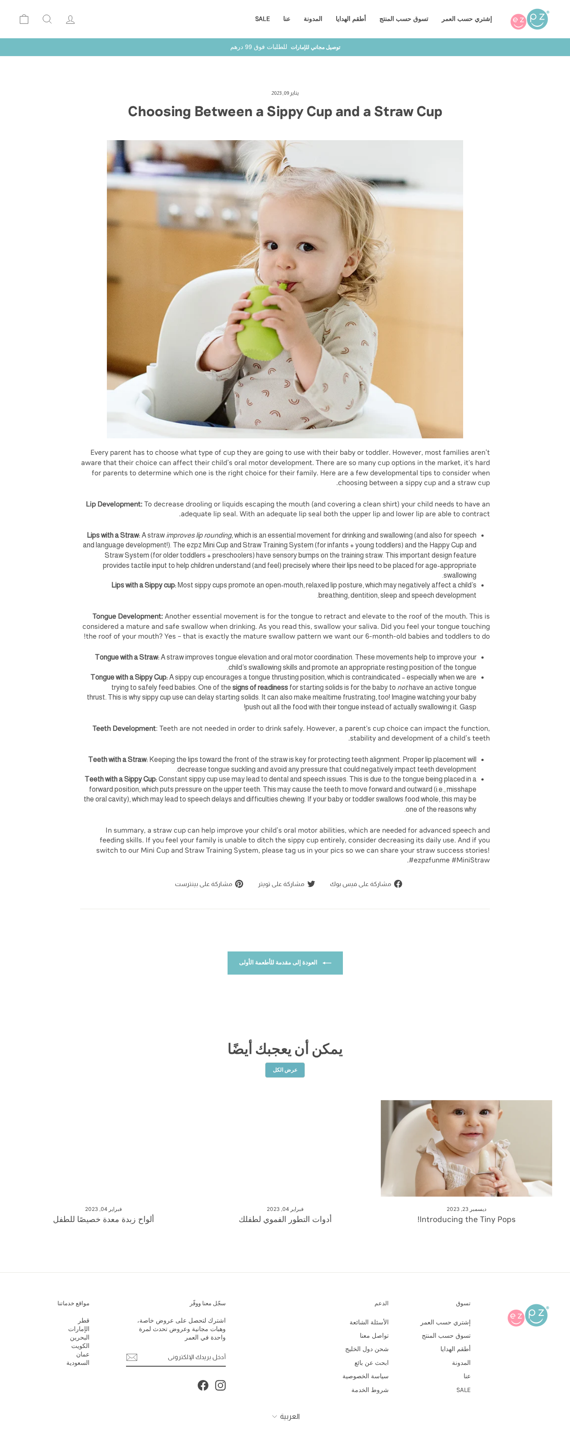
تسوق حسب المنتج (403, 19)
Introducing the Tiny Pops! (466, 1219)
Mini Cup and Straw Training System (258, 545)
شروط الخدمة (370, 1390)
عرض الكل (285, 1070)
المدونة (313, 19)
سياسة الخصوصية (365, 1376)
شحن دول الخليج (367, 1349)
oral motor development (273, 462)
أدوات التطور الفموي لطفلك (285, 1219)
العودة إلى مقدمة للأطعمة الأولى (279, 962)
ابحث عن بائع (371, 1363)
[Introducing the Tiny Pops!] (466, 1148)
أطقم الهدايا (351, 19)
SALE (262, 19)
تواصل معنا (374, 1336)
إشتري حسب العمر (467, 19)
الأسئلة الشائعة (369, 1322)
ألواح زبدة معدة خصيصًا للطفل (103, 1219)
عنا (286, 19)
